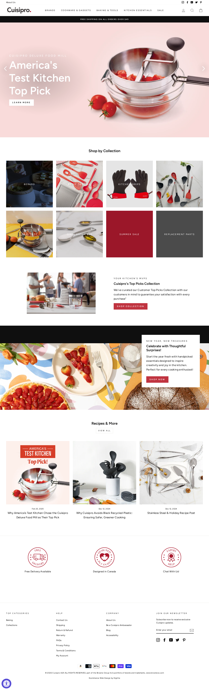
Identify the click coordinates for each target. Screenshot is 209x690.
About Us (10, 2)
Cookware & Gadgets (76, 10)
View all (104, 431)
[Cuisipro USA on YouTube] (171, 640)
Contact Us (61, 620)
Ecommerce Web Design (100, 678)
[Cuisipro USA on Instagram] (158, 640)
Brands (50, 10)
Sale (160, 10)
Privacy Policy (63, 645)
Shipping (60, 625)
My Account (62, 655)
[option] (104, 19)
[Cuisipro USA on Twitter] (177, 640)
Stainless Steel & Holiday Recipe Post (171, 513)
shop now (157, 379)
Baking (9, 620)
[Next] (203, 68)
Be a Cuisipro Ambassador (119, 625)
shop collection (130, 306)
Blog (108, 630)
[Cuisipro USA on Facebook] (164, 640)
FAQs (59, 640)
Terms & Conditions (65, 650)
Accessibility (112, 635)
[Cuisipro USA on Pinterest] (184, 640)
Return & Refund (64, 630)
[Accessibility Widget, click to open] (6, 683)
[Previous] (5, 68)
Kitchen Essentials (138, 10)
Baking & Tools (107, 10)
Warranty (60, 635)
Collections (11, 625)
